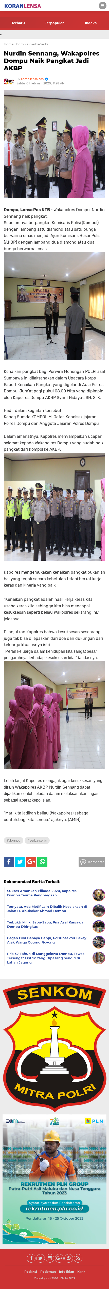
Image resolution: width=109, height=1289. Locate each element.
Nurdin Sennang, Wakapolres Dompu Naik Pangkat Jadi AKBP (51, 61)
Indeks (91, 23)
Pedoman (48, 1272)
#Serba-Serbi (37, 840)
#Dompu (13, 840)
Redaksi (30, 1272)
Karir (81, 1272)
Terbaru (18, 23)
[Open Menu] (102, 5)
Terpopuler (54, 23)
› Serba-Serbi (38, 44)
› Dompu (21, 44)
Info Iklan (66, 1272)
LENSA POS (67, 1278)
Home (8, 44)
